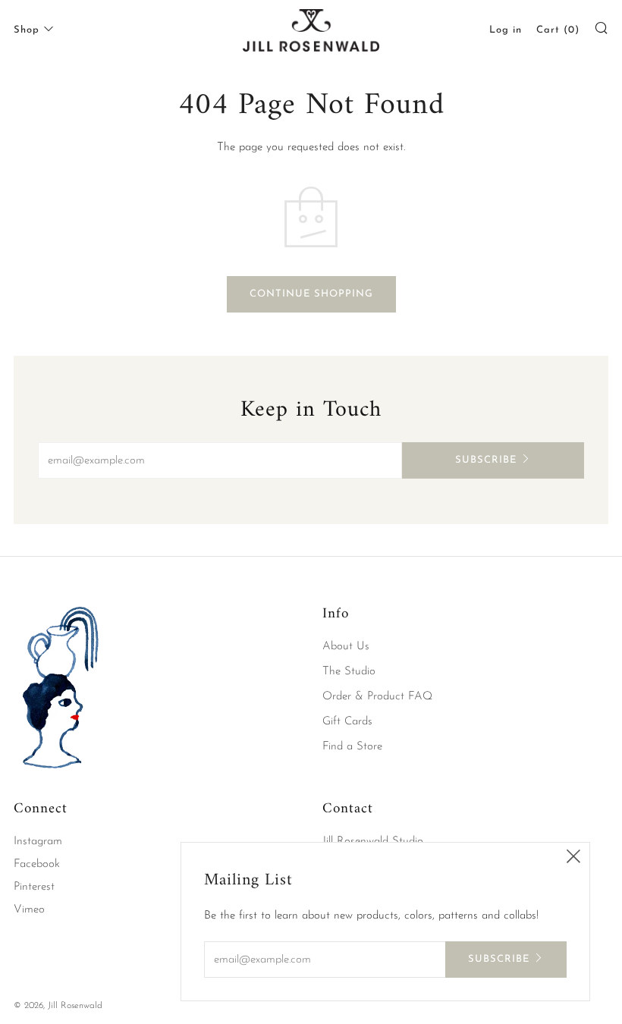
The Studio (348, 671)
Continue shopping (311, 294)
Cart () (558, 30)
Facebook (37, 864)
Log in (505, 30)
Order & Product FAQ (377, 696)
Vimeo (29, 910)
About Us (345, 646)
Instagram (38, 841)
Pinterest (34, 887)
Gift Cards (347, 721)
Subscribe (486, 460)
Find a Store (352, 746)
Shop (26, 30)
